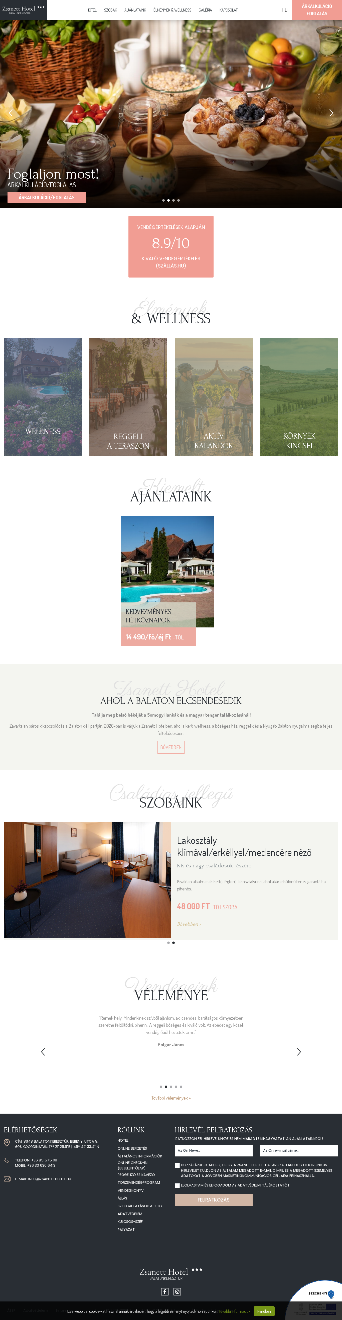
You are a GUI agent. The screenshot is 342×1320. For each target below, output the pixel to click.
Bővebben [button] (171, 747)
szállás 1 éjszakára (43, 197)
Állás (122, 1198)
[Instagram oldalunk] (177, 1291)
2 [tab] (168, 200)
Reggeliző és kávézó (136, 1174)
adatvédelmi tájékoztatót (264, 1185)
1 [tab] (163, 200)
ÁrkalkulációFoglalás (317, 10)
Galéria (205, 10)
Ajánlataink (135, 10)
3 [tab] (173, 200)
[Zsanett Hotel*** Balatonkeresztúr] (24, 10)
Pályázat (126, 1229)
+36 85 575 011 (44, 1160)
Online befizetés (132, 1148)
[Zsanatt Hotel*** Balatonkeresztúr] (171, 1276)
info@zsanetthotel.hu (49, 1178)
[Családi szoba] (250, 879)
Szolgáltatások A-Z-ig (140, 1206)
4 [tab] (178, 200)
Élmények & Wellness (172, 10)
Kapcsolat (229, 10)
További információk (234, 1311)
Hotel (92, 10)
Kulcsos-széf (130, 1221)
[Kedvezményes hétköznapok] (167, 571)
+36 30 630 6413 (41, 1165)
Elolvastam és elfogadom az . (235, 1185)
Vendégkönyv (131, 1190)
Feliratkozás (214, 1200)
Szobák (110, 10)
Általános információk (140, 1156)
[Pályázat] (313, 1299)
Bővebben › (17, 924)
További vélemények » (171, 1098)
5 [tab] (181, 1087)
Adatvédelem (130, 1213)
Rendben (264, 1311)
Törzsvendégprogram (139, 1182)
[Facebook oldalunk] (164, 1291)
